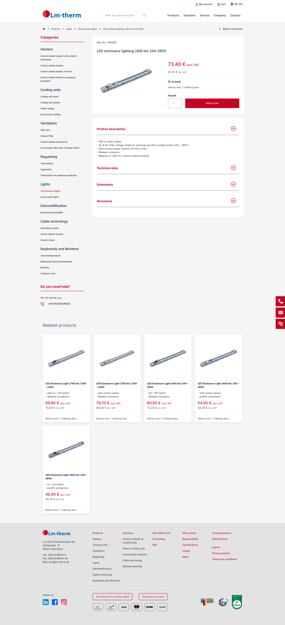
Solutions (189, 15)
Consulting (158, 538)
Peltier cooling (47, 108)
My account (205, 4)
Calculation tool (161, 533)
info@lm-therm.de (59, 561)
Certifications (190, 544)
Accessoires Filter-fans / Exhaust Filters (60, 148)
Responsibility (190, 538)
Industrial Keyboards (51, 255)
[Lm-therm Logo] (62, 14)
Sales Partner (219, 538)
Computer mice (48, 273)
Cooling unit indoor (50, 96)
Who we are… (190, 533)
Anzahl (172, 95)
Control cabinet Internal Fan (54, 142)
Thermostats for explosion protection (59, 175)
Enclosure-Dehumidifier (52, 212)
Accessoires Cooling (51, 114)
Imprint (216, 547)
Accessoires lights (50, 197)
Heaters (47, 49)
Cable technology (54, 221)
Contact (235, 15)
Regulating (49, 157)
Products (173, 15)
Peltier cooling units (134, 548)
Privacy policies (221, 553)
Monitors (45, 267)
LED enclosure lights (87, 29)
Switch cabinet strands (52, 234)
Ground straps (48, 240)
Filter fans (45, 130)
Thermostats (47, 163)
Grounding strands (50, 228)
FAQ (154, 544)
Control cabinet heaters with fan (56, 71)
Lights (69, 29)
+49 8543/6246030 (59, 303)
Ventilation (49, 123)
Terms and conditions (224, 559)
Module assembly (132, 566)
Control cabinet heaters (52, 65)
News (185, 556)
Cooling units (51, 90)
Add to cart (212, 103)
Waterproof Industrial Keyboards (56, 261)
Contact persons (221, 533)
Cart (223, 4)
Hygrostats (46, 169)
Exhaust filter (47, 136)
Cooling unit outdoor (50, 102)
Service (204, 15)
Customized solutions (135, 554)
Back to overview (232, 28)
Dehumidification (54, 206)
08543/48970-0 (57, 554)
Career (186, 550)
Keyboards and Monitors (60, 249)
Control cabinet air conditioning (133, 540)
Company (220, 15)
